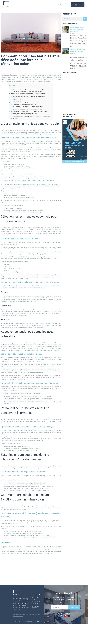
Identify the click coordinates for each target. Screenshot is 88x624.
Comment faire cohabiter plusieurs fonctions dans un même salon (29, 115)
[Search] (85, 19)
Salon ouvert (18, 101)
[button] (33, 4)
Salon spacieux (18, 99)
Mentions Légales (35, 621)
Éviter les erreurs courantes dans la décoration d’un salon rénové (29, 111)
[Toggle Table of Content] (49, 85)
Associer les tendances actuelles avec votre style (24, 102)
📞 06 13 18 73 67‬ (63, 4)
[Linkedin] (62, 616)
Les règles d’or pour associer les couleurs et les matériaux (27, 91)
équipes (37, 615)
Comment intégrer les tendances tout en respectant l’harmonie (28, 106)
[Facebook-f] (58, 616)
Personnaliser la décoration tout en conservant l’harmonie (27, 108)
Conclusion (15, 118)
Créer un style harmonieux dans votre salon (23, 88)
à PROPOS (22, 615)
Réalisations (30, 615)
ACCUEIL (15, 615)
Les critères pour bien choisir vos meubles (23, 95)
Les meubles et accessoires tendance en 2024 (24, 104)
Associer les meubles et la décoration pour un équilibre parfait (28, 89)
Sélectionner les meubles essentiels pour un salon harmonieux (28, 93)
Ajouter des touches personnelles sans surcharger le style (27, 109)
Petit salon (17, 98)
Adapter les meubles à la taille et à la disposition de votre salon (29, 96)
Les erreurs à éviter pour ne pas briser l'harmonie (25, 113)
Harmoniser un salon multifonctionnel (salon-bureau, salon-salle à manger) (31, 116)
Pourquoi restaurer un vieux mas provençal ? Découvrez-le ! (77, 29)
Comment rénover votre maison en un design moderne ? (77, 51)
